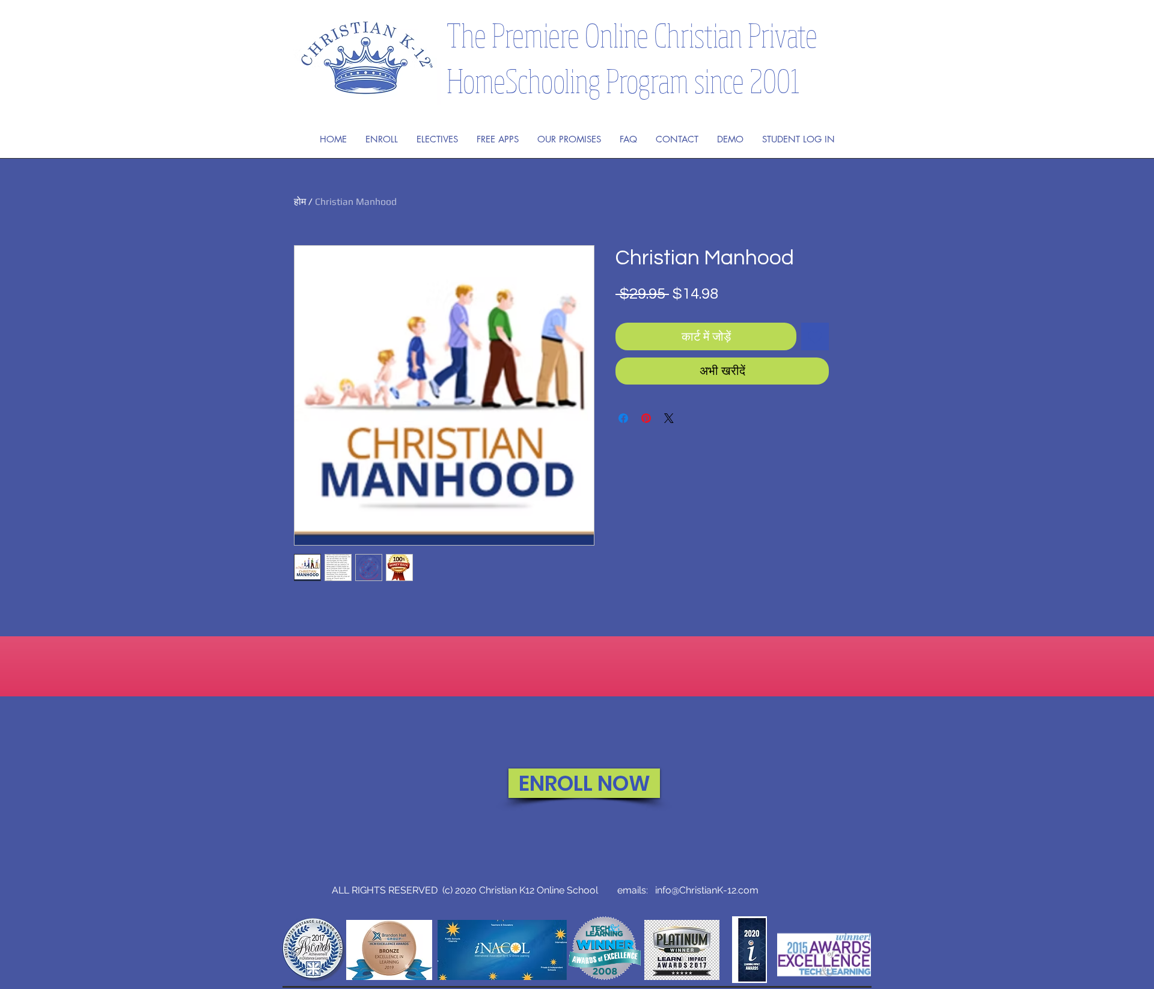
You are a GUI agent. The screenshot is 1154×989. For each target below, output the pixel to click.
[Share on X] (669, 418)
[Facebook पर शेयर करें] (623, 418)
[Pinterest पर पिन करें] (646, 418)
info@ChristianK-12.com (707, 890)
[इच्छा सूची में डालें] (815, 336)
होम (300, 201)
